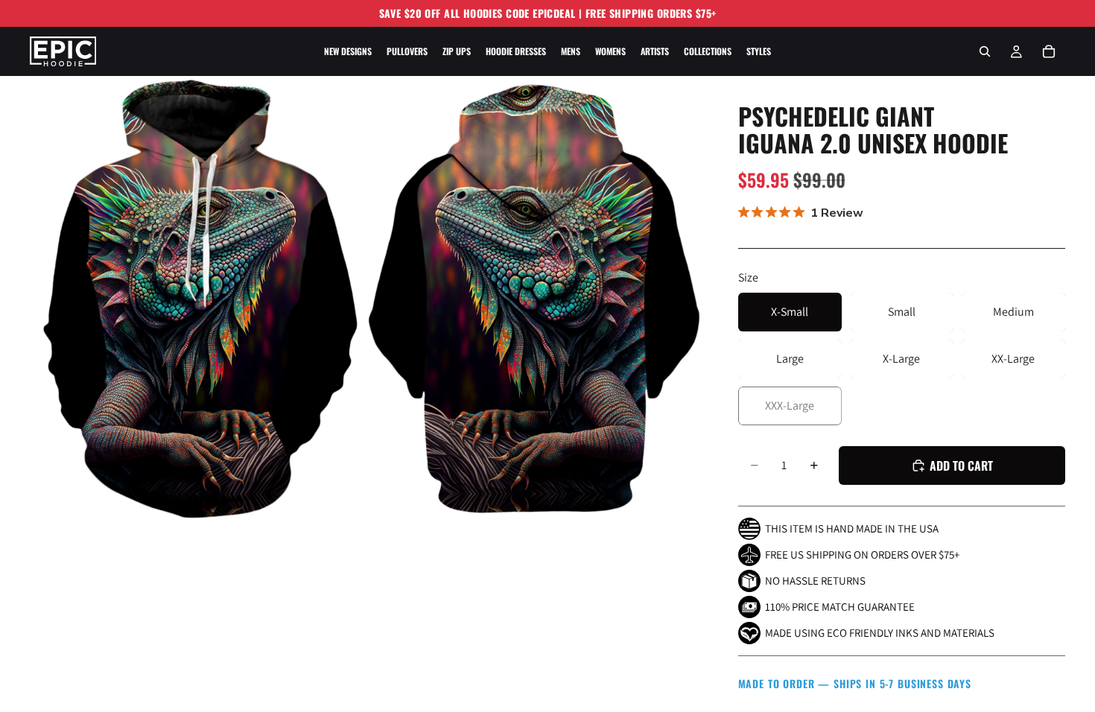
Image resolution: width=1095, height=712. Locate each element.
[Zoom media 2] (534, 299)
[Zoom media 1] (197, 299)
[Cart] (1048, 51)
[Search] (984, 51)
